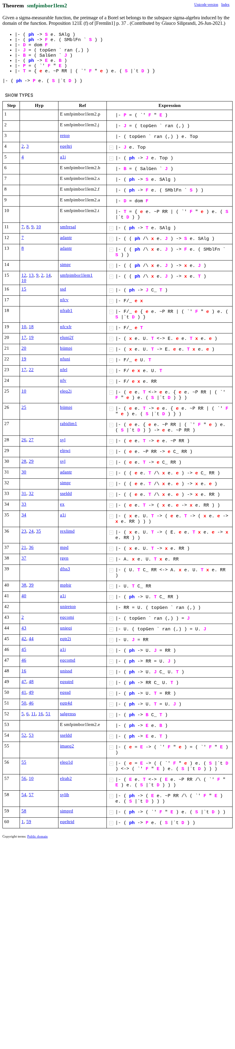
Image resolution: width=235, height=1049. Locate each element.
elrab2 (66, 778)
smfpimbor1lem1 (76, 275)
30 (23, 471)
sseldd (66, 493)
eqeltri (66, 146)
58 (23, 810)
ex (62, 504)
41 (23, 692)
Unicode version (206, 4)
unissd (66, 670)
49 (31, 692)
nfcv (64, 299)
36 (31, 547)
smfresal (68, 226)
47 (23, 681)
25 (23, 407)
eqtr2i (65, 638)
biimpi (66, 348)
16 (23, 670)
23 (23, 531)
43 (23, 627)
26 (23, 439)
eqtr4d (66, 703)
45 (23, 649)
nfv (63, 380)
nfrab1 (66, 310)
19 (31, 337)
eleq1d (66, 762)
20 (23, 348)
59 (28, 821)
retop (65, 135)
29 (31, 461)
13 (31, 275)
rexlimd (67, 531)
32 (31, 493)
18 (31, 326)
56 (23, 778)
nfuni (65, 358)
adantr (66, 237)
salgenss (68, 713)
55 (23, 762)
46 (23, 660)
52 (23, 735)
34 (23, 514)
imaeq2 (67, 745)
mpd (64, 547)
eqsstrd (66, 681)
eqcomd (67, 660)
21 (23, 547)
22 (31, 369)
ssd (63, 289)
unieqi (66, 627)
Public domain (37, 836)
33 (23, 504)
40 (23, 595)
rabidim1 (68, 423)
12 (23, 275)
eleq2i (66, 391)
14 (48, 275)
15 (23, 289)
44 (31, 638)
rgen (64, 558)
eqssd (65, 692)
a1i (63, 156)
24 (31, 531)
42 (23, 638)
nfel (63, 369)
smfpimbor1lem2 (47, 5)
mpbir (65, 585)
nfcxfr (66, 326)
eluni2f (66, 337)
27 (31, 439)
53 (31, 735)
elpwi (65, 450)
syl (62, 439)
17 (23, 337)
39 (31, 585)
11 (33, 713)
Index (225, 4)
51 (48, 713)
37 (23, 558)
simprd (66, 810)
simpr (65, 264)
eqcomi (67, 617)
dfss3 (65, 568)
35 (38, 531)
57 (31, 794)
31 (23, 493)
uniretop (68, 606)
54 (23, 794)
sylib (64, 794)
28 (23, 461)
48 (31, 681)
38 (23, 585)
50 (23, 703)
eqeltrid (67, 821)
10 (38, 226)
